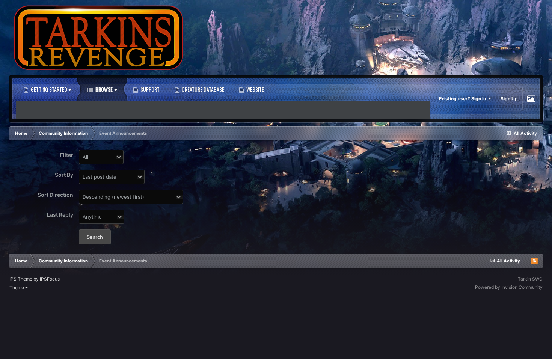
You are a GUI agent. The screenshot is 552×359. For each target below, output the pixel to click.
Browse (103, 89)
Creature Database (202, 89)
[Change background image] (531, 98)
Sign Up (509, 98)
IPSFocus (50, 279)
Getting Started (49, 89)
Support (149, 89)
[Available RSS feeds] (534, 261)
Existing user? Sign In (463, 98)
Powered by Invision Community (509, 287)
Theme (17, 287)
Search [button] (95, 237)
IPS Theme (20, 279)
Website (254, 89)
